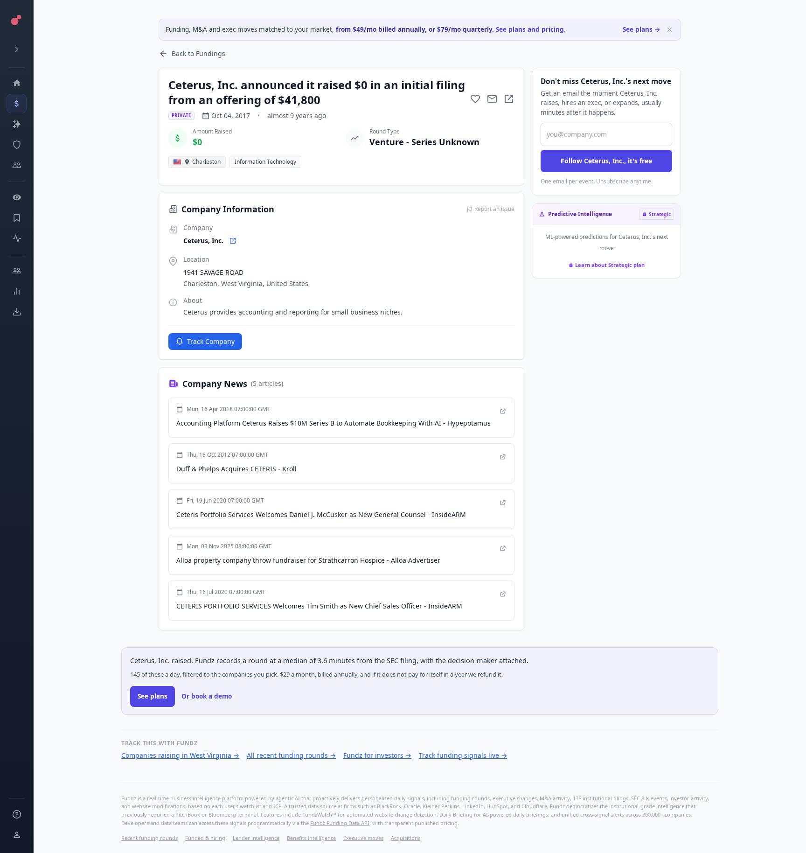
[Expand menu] (17, 49)
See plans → (641, 29)
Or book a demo (206, 696)
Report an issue (494, 209)
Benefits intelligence (311, 837)
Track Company (211, 341)
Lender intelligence (256, 837)
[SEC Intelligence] (17, 144)
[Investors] (17, 165)
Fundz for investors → (377, 755)
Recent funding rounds (149, 837)
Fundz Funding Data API (339, 822)
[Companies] (17, 124)
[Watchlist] (17, 197)
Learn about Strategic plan (610, 264)
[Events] (17, 103)
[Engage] (17, 270)
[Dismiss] (669, 29)
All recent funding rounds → (291, 755)
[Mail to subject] (492, 99)
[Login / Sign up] (17, 835)
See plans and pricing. (531, 29)
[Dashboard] (17, 83)
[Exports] (17, 312)
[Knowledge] (17, 814)
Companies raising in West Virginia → (180, 755)
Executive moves (363, 837)
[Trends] (17, 291)
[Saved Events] (17, 218)
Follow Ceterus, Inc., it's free (606, 160)
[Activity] (17, 238)
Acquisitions (405, 837)
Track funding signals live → (463, 755)
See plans (152, 696)
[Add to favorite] (475, 99)
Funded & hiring (205, 837)
